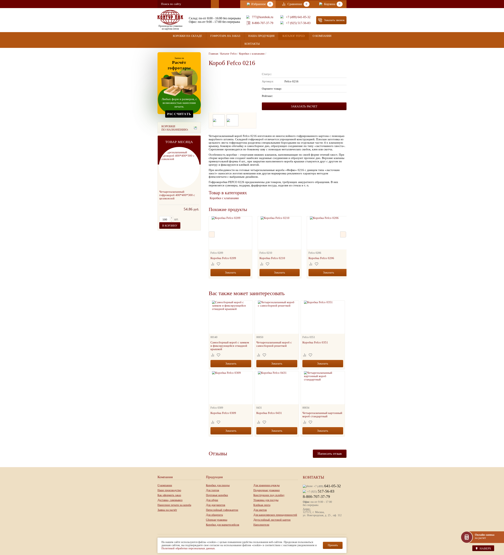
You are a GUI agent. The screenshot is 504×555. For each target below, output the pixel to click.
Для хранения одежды (266, 485)
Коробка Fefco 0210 (272, 258)
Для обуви (212, 500)
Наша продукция (261, 35)
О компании (322, 35)
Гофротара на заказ (225, 35)
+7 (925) (320, 491)
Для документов (215, 505)
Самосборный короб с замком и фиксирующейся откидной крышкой (229, 346)
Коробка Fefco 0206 (321, 258)
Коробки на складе (187, 35)
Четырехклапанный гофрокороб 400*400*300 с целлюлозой (177, 195)
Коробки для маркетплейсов (222, 524)
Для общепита (214, 514)
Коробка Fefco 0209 (223, 258)
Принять (333, 545)
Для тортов (212, 490)
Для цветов (260, 510)
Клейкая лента (261, 505)
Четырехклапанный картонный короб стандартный (322, 414)
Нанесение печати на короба (174, 505)
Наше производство (169, 490)
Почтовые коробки (217, 495)
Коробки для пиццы (218, 485)
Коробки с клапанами (224, 198)
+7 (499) (327, 486)
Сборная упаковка (216, 519)
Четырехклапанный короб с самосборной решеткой (274, 344)
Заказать (230, 272)
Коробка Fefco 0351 (315, 342)
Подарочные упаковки (266, 490)
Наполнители (261, 524)
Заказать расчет (304, 106)
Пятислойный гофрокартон (222, 510)
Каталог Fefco (294, 35)
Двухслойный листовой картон (272, 519)
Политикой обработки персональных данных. (188, 548)
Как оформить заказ (169, 495)
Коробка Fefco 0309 (223, 413)
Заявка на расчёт (167, 510)
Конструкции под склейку (268, 495)
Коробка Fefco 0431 (269, 413)
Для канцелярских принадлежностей (275, 514)
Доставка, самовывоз (170, 500)
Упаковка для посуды (265, 500)
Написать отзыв (330, 454)
